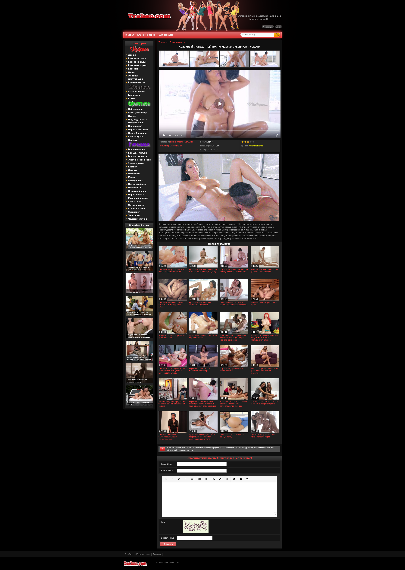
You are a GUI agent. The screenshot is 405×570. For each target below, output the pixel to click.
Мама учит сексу (137, 112)
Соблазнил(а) (135, 109)
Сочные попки (136, 205)
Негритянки (134, 187)
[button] (165, 479)
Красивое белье (137, 62)
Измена (132, 116)
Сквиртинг (134, 212)
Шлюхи (132, 98)
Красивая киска (137, 58)
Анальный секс (136, 91)
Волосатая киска (137, 156)
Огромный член (137, 191)
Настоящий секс (137, 184)
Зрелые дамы (136, 163)
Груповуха (134, 95)
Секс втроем (135, 201)
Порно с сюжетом (138, 129)
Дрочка (132, 55)
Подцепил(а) (135, 126)
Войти (278, 27)
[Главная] (149, 19)
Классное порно (146, 34)
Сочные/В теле (136, 208)
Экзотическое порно (139, 159)
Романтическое (136, 82)
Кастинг (132, 166)
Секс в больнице (137, 133)
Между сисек (135, 180)
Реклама (157, 554)
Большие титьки (137, 153)
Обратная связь (142, 554)
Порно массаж (136, 194)
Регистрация (267, 27)
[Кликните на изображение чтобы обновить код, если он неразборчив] (196, 532)
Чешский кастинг (137, 219)
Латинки (132, 170)
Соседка (132, 140)
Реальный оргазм (138, 198)
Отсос (131, 72)
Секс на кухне (135, 136)
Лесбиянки (134, 173)
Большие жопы (136, 149)
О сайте (128, 554)
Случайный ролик (139, 225)
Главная (129, 34)
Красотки (133, 68)
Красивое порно (137, 65)
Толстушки (134, 215)
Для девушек (166, 34)
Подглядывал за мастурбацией (137, 121)
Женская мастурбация (135, 77)
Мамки (131, 177)
